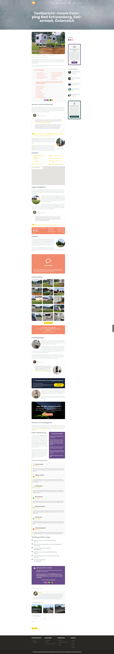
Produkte (34, 640)
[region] (48, 410)
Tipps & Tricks (48, 640)
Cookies (60, 643)
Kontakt (73, 2)
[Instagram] (46, 100)
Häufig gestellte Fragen (40, 96)
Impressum (73, 640)
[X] (50, 100)
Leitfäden (63, 2)
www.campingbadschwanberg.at (56, 158)
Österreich (41, 588)
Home (53, 2)
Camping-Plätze (44, 55)
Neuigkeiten (69, 2)
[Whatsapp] (49, 100)
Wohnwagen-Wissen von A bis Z (51, 643)
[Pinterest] (47, 100)
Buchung (55, 439)
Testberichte (58, 2)
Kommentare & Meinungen (41, 97)
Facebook (73, 643)
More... (69, 74)
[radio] (46, 330)
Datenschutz (60, 640)
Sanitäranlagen (39, 92)
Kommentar (39, 271)
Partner (60, 645)
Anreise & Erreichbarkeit (41, 86)
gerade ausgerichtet (52, 225)
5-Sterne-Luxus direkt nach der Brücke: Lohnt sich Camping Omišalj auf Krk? (76, 84)
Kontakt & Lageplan (40, 87)
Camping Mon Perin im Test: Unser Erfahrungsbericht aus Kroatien (76, 94)
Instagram (73, 647)
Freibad (38, 89)
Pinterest (73, 645)
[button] (33, 410)
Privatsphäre (80, 2)
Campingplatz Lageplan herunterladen (57, 164)
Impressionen (39, 91)
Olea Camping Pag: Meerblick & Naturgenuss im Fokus (76, 89)
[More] (52, 100)
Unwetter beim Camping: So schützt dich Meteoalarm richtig (76, 78)
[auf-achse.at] (33, 2)
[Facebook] (44, 100)
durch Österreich (52, 133)
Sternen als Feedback (52, 573)
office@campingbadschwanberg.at (56, 155)
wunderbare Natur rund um (38, 428)
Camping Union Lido (58, 426)
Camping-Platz (37, 588)
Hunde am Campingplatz (41, 93)
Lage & (40, 88)
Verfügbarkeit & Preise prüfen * (38, 163)
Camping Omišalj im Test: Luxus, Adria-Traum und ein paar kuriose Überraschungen (76, 72)
